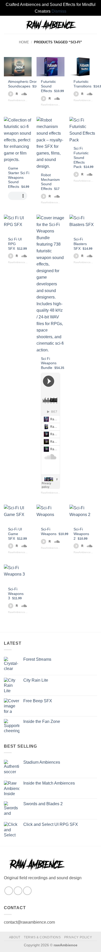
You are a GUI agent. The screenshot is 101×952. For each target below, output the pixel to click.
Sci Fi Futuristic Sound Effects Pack (83, 158)
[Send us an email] (18, 890)
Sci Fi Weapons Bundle (52, 363)
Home (24, 42)
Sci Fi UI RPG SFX (17, 243)
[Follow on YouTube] (27, 890)
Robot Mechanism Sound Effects (50, 182)
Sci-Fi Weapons (54, 531)
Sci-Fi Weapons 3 (16, 593)
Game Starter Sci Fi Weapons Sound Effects (18, 177)
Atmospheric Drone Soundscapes (25, 84)
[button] (7, 25)
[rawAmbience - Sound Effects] (50, 25)
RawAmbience (16, 100)
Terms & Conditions (42, 937)
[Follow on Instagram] (8, 890)
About (14, 937)
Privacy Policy (78, 937)
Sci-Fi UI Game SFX (17, 533)
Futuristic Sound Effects (52, 86)
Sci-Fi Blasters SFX (83, 243)
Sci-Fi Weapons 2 (81, 533)
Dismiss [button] (59, 11)
